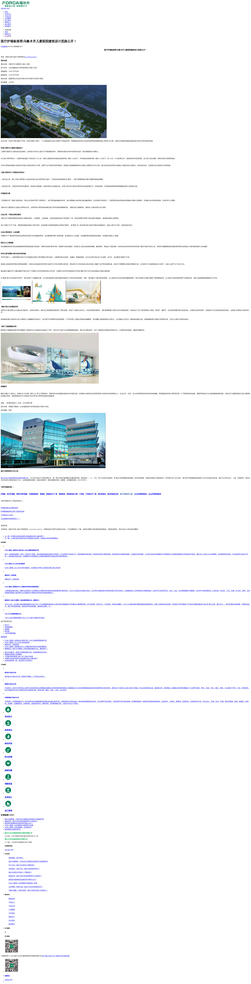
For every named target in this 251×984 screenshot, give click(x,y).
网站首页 (12, 899)
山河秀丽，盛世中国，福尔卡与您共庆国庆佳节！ (26, 887)
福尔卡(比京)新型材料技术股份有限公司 (14, 478)
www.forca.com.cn (31, 57)
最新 (2, 637)
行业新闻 (8, 36)
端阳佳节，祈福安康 (12, 644)
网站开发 (59, 956)
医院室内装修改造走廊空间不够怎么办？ (19, 823)
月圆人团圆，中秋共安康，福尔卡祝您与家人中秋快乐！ (28, 890)
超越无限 (66, 956)
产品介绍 (12, 906)
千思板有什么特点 (7, 515)
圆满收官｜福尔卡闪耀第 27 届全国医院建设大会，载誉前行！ (26, 648)
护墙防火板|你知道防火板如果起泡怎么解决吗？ (21, 658)
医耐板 (7, 629)
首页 (6, 32)
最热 (5, 637)
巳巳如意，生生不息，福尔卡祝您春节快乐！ (24, 868)
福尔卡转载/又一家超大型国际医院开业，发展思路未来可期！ (26, 652)
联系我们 (12, 924)
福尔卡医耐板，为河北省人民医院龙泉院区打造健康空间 (24, 819)
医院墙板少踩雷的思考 (12, 829)
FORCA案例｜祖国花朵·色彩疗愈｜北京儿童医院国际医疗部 (26, 640)
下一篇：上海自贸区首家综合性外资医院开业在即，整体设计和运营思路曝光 (31, 538)
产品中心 (12, 902)
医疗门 (7, 625)
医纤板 (7, 631)
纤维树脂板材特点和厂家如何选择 (12, 511)
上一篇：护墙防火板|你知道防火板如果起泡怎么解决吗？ (24, 536)
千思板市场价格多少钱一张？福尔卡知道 (19, 656)
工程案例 (12, 909)
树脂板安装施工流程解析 (13, 654)
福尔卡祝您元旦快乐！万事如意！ (20, 872)
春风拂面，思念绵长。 (16, 858)
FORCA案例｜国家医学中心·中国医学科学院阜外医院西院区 (26, 646)
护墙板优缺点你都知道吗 (9, 508)
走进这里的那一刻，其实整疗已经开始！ (19, 660)
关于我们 (12, 913)
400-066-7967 (9, 850)
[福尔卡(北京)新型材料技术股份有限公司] (15, 6)
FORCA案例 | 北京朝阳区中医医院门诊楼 (19, 825)
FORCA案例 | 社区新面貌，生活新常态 (18, 827)
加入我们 (12, 920)
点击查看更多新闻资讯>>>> (10, 518)
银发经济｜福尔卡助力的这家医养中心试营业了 (21, 821)
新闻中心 (8, 34)
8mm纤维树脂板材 (154, 494)
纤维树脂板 (9, 627)
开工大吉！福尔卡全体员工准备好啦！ (22, 865)
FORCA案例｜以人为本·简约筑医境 (17, 642)
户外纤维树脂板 (10, 633)
